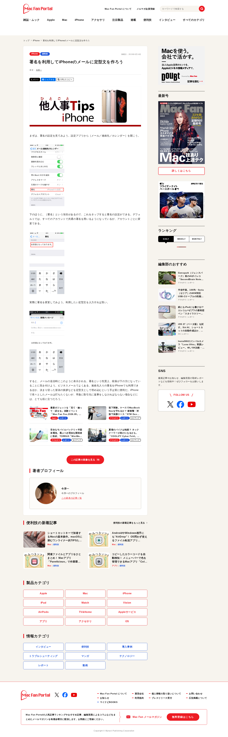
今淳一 (39, 70)
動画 (85, 665)
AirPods (43, 612)
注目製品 (117, 19)
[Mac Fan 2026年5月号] (181, 132)
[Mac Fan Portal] (37, 9)
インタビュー (167, 19)
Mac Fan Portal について (118, 9)
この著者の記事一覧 (71, 498)
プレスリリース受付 (162, 698)
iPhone (79, 19)
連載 (133, 19)
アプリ (43, 621)
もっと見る (129, 523)
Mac (64, 19)
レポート (43, 665)
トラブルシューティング (43, 656)
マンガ (85, 656)
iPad (43, 602)
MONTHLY (197, 239)
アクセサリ (98, 19)
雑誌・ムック (31, 19)
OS (127, 621)
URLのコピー (66, 79)
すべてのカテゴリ (194, 19)
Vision (127, 602)
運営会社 (139, 693)
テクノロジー (127, 656)
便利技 (147, 19)
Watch (85, 602)
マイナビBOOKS (109, 702)
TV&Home (85, 612)
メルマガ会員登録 (146, 9)
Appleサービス (127, 612)
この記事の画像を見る (85, 459)
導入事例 (127, 646)
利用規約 (139, 698)
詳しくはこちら (181, 170)
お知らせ (104, 698)
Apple (51, 19)
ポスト (36, 79)
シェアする (49, 79)
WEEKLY (181, 239)
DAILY (166, 239)
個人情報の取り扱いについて (166, 693)
